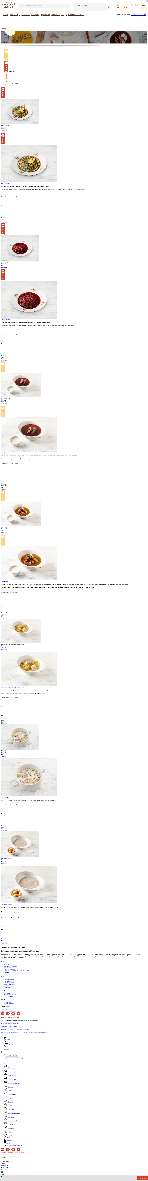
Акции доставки (9, 1003)
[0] (125, 7)
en (4, 1063)
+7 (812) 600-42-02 (138, 15)
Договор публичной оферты (9, 1026)
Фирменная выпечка (10, 984)
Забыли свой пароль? (7, 1167)
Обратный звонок (122, 15)
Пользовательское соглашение (9, 1023)
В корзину (4, 130)
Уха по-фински (5, 797)
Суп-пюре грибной (6, 904)
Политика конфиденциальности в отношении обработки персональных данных (24, 1032)
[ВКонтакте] (2, 1172)
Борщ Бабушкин (5, 453)
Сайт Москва (8, 986)
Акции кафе (7, 1002)
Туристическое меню (75, 15)
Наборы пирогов (9, 979)
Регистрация (4, 1165)
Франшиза (45, 15)
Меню (5, 15)
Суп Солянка (4, 581)
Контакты (35, 15)
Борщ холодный (5, 319)
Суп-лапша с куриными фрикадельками (12, 687)
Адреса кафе (24, 15)
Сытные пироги (9, 981)
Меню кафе (7, 987)
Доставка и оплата (9, 969)
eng (143, 6)
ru (4, 1061)
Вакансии (14, 15)
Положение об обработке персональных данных (15, 1029)
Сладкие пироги (9, 982)
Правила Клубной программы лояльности (16, 970)
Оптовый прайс (57, 15)
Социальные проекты (10, 966)
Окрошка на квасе (6, 183)
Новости (6, 964)
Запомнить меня (8, 1161)
